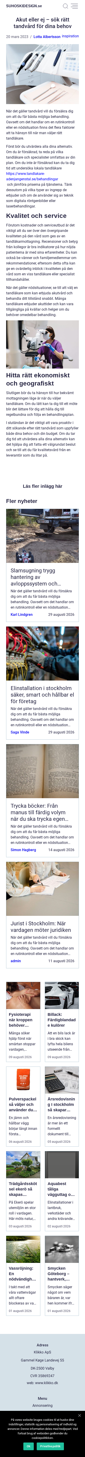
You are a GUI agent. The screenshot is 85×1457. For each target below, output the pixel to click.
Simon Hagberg (23, 850)
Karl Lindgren (22, 614)
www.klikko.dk (46, 1383)
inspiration (70, 36)
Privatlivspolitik (50, 1446)
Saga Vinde (20, 732)
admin (16, 961)
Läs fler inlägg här (42, 486)
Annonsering (42, 1405)
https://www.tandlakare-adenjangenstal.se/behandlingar (32, 176)
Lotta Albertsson (47, 37)
